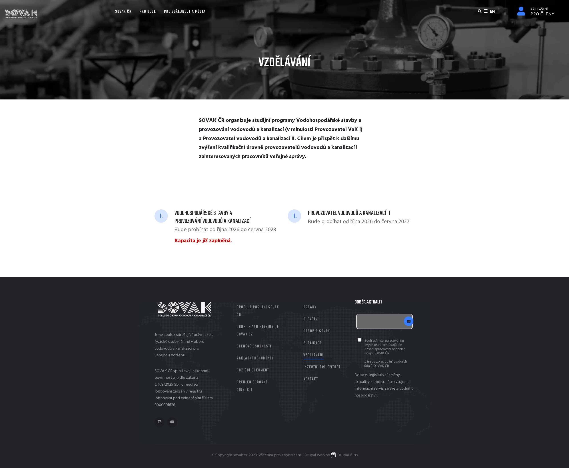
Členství (311, 319)
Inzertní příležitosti (322, 367)
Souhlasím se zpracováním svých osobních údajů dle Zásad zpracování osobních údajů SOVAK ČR (385, 347)
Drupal (310, 455)
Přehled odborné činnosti (252, 386)
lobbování (163, 391)
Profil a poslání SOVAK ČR (258, 311)
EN (492, 11)
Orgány (310, 307)
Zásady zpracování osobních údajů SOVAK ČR (385, 364)
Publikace (312, 343)
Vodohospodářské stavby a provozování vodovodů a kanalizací (212, 217)
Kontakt (310, 379)
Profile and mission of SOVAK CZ (258, 331)
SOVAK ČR (123, 11)
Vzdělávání (313, 355)
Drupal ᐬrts (347, 455)
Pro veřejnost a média (185, 11)
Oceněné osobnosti (254, 346)
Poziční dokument (253, 370)
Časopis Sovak (316, 331)
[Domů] (21, 13)
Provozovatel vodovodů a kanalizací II (249, 139)
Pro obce (148, 11)
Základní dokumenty (255, 358)
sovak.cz (240, 455)
